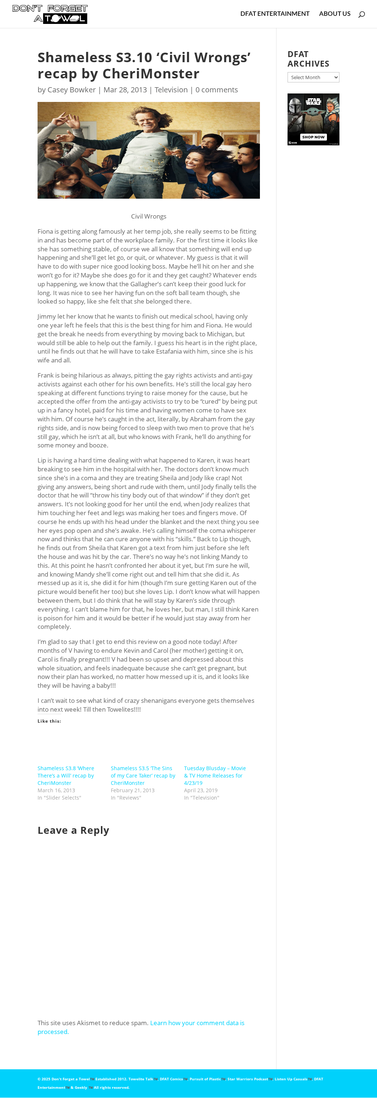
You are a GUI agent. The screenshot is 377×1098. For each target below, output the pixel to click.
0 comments (216, 90)
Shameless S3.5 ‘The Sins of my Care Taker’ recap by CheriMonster (143, 775)
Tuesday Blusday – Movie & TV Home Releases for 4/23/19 (215, 775)
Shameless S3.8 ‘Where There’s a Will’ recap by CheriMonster (66, 775)
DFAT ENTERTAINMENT (275, 14)
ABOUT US (334, 14)
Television (171, 90)
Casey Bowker (71, 90)
